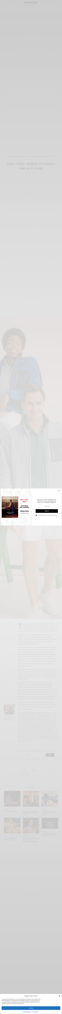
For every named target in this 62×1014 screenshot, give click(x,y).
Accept (31, 1008)
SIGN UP (47, 511)
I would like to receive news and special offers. (48, 515)
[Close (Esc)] (59, 491)
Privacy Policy (35, 1011)
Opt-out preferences (27, 1011)
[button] (59, 996)
